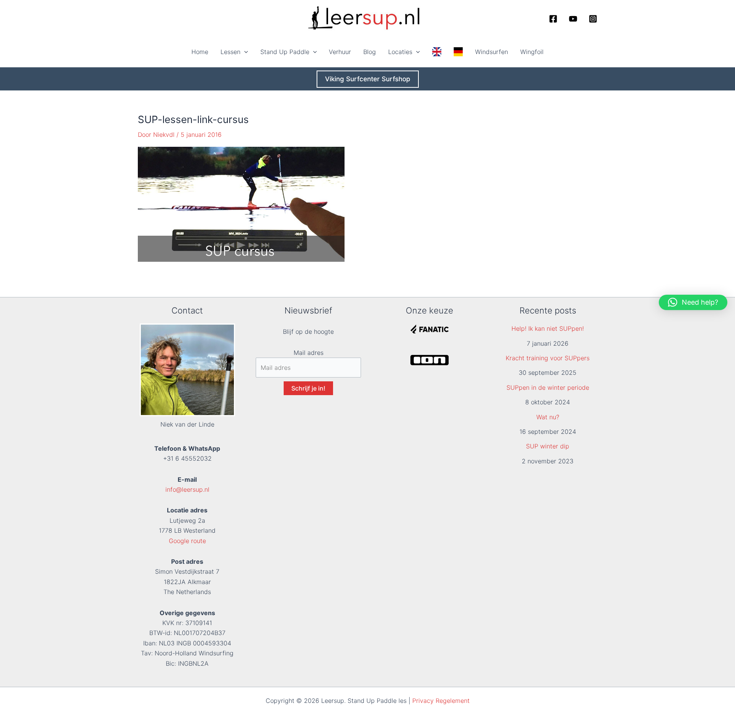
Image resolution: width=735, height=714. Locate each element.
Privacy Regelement (441, 700)
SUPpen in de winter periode (547, 387)
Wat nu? (547, 417)
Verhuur (340, 52)
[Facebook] (553, 19)
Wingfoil (532, 52)
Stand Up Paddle (284, 52)
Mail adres (308, 352)
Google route (187, 541)
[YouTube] (573, 19)
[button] (244, 51)
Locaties (400, 52)
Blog (369, 52)
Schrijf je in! (308, 388)
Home (199, 52)
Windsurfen (491, 52)
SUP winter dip (547, 446)
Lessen (230, 52)
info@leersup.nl (187, 489)
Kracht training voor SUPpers (548, 358)
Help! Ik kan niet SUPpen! (547, 328)
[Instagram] (593, 19)
